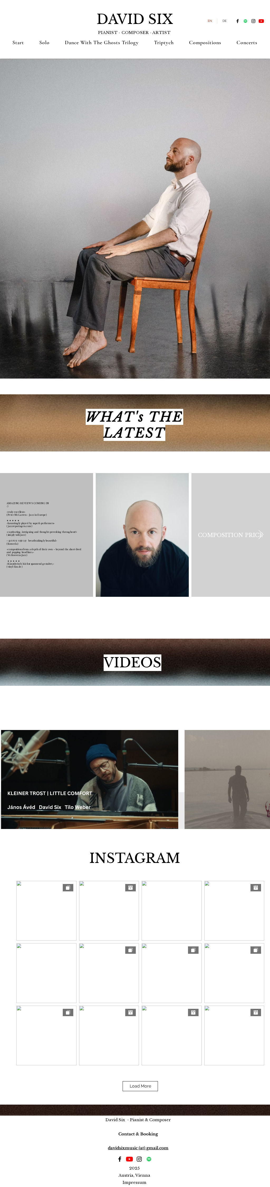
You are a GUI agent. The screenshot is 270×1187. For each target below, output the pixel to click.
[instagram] (253, 21)
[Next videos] (262, 778)
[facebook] (237, 21)
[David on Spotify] (245, 21)
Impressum (134, 1182)
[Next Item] (261, 535)
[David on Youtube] (261, 21)
